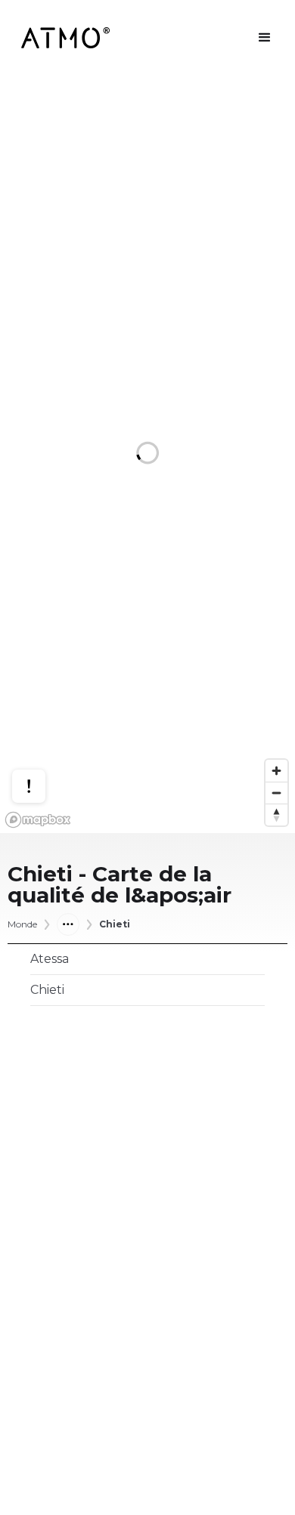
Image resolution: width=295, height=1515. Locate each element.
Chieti (114, 924)
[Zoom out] (276, 793)
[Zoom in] (276, 771)
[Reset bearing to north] (276, 814)
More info (43, 731)
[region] (147, 454)
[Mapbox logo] (38, 819)
